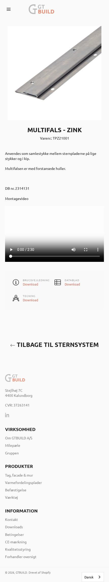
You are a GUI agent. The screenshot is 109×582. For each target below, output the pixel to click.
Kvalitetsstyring (18, 549)
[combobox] (93, 577)
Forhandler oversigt (21, 556)
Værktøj (11, 497)
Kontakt (11, 519)
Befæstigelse (15, 490)
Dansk (89, 577)
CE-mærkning (16, 541)
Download (30, 284)
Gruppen (12, 453)
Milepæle (12, 445)
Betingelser (14, 534)
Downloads (14, 526)
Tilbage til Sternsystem (57, 344)
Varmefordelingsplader (23, 482)
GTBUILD (21, 572)
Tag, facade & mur (19, 475)
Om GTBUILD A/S (18, 438)
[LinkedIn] (7, 415)
